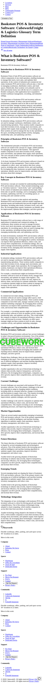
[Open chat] (39, 678)
